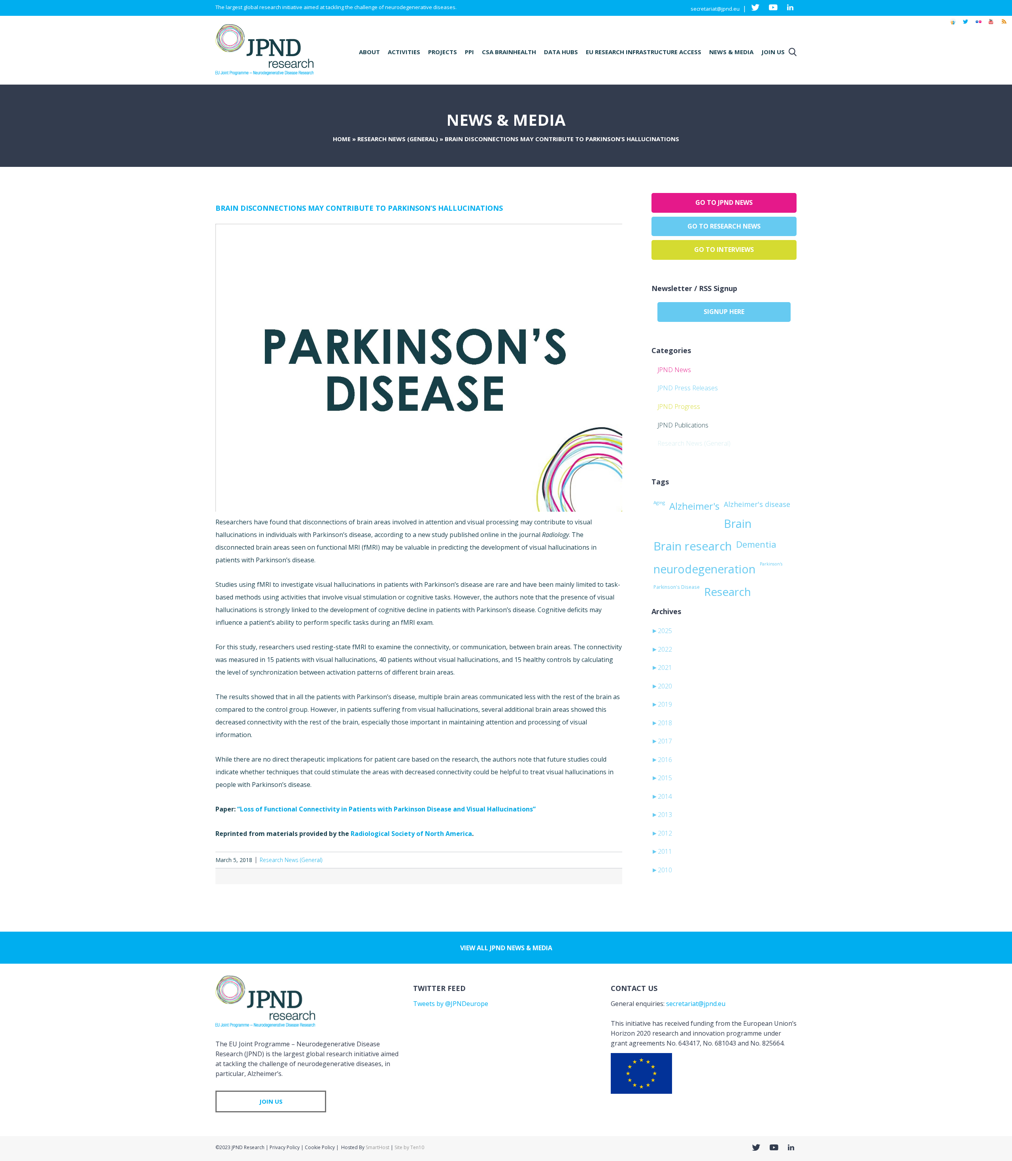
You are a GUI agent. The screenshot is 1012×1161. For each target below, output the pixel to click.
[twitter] (965, 25)
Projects (442, 52)
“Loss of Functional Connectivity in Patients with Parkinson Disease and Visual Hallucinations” (386, 809)
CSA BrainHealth (509, 52)
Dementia (756, 544)
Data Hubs (561, 52)
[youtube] (991, 25)
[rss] (1003, 25)
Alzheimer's (694, 506)
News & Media (731, 52)
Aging (659, 502)
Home (342, 139)
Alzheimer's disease (757, 504)
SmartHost (377, 1147)
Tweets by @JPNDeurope (450, 1003)
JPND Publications (682, 425)
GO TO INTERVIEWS (724, 249)
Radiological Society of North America (411, 833)
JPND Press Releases (687, 388)
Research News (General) (397, 139)
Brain (737, 523)
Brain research (692, 546)
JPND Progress (678, 406)
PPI (469, 52)
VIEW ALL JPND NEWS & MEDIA (506, 948)
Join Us (773, 52)
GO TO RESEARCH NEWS (724, 226)
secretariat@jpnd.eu (715, 8)
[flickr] (978, 25)
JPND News (674, 369)
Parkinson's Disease (676, 587)
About (369, 52)
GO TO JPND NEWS (724, 202)
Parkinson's (771, 564)
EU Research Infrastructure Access (643, 52)
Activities (404, 52)
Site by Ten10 (409, 1147)
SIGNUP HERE (724, 311)
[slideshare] (952, 25)
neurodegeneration (704, 569)
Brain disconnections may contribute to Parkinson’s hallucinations (359, 208)
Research (727, 591)
